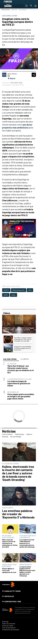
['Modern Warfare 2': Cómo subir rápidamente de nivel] (10, 558)
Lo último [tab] (25, 359)
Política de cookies (7, 626)
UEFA (6, 295)
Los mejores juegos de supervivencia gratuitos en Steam (18, 383)
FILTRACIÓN (11, 364)
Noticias (9, 431)
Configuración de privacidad (10, 629)
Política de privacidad (8, 623)
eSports (29, 434)
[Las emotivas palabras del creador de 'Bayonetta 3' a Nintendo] (19, 496)
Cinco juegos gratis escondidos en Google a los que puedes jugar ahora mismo (20, 396)
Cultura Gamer (7, 434)
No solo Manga (15, 437)
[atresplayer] (26, 5)
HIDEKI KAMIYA (7, 508)
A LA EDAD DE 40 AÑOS (10, 464)
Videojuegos (19, 434)
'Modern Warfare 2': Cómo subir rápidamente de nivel (9, 570)
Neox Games (6, 10)
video (13, 295)
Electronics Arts (19, 290)
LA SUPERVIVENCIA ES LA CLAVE (19, 379)
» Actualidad (22, 10)
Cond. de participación (9, 627)
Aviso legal (5, 621)
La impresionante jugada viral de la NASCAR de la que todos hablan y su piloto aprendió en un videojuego (27, 571)
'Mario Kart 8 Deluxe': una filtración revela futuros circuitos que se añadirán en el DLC (20, 369)
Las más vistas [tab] (10, 359)
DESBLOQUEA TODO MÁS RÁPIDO (9, 565)
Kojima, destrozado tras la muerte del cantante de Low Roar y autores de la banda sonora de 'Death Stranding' (18, 473)
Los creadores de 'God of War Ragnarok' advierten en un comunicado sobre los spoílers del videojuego (27, 543)
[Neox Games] (10, 5)
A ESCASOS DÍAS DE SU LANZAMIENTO (27, 536)
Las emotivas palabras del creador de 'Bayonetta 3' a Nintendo (18, 514)
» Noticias (14, 10)
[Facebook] (9, 76)
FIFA (30, 290)
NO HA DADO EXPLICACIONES (8, 536)
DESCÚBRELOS (13, 392)
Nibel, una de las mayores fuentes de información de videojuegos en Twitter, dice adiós (10, 543)
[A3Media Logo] (8, 587)
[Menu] (35, 5)
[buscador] (31, 5)
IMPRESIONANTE (25, 565)
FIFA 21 (6, 290)
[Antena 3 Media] (7, 610)
